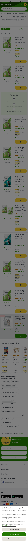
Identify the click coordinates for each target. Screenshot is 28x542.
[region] (14, 524)
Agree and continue (14, 534)
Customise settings (14, 529)
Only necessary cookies (14, 539)
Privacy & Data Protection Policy (9, 525)
